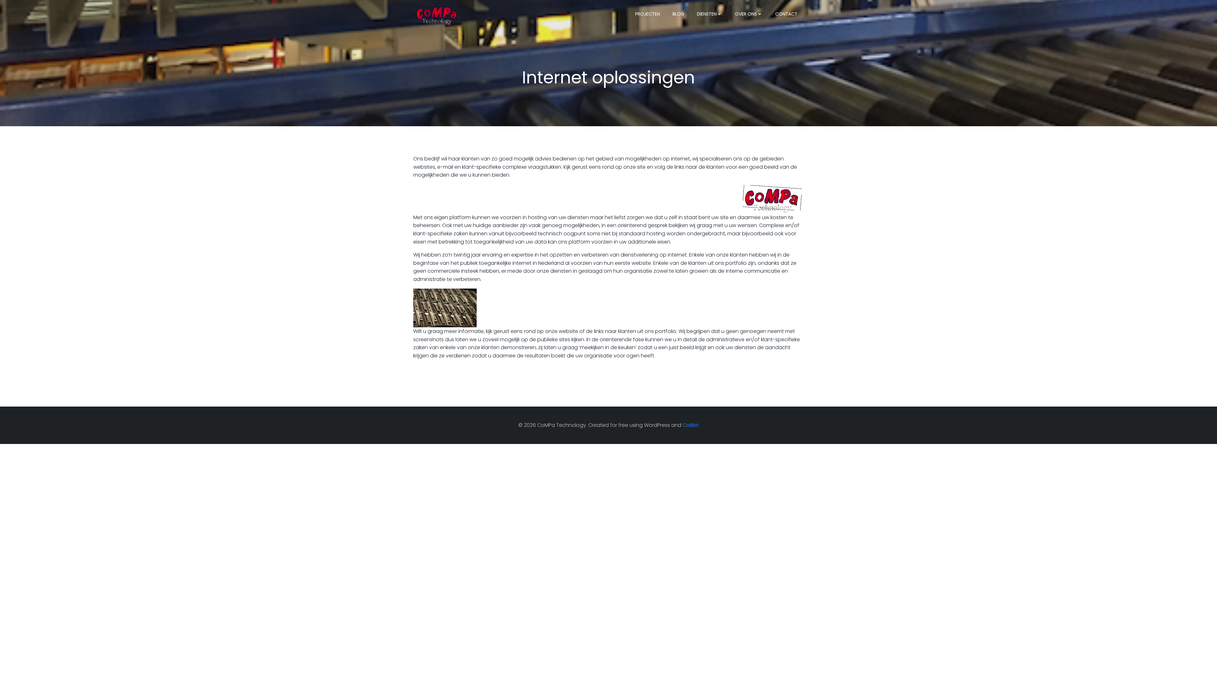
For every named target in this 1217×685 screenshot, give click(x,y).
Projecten (647, 14)
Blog (678, 14)
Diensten (707, 14)
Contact (786, 14)
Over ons (746, 14)
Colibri (691, 425)
